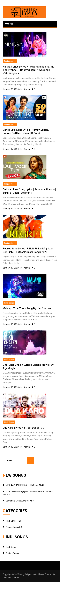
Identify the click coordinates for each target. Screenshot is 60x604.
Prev (9, 460)
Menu (10, 24)
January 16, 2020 (11, 324)
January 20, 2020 (11, 89)
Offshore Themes (11, 577)
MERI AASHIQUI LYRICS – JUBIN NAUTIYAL (25, 485)
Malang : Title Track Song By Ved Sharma (27, 308)
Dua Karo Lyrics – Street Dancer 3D (23, 427)
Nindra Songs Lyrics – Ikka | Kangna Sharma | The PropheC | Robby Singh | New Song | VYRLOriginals (29, 70)
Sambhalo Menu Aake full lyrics (20, 501)
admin (27, 89)
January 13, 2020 (11, 447)
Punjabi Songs (10, 61)
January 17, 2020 (11, 149)
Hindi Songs (9, 303)
